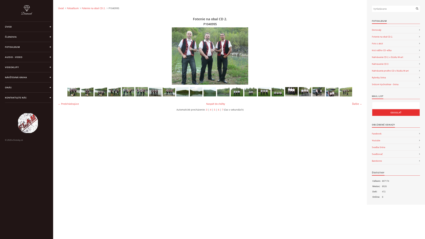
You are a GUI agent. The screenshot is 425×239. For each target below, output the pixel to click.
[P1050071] (291, 91)
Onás (8, 87)
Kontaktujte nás (16, 97)
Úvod (8, 26)
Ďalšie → (357, 103)
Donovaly (376, 29)
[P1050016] (182, 91)
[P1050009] (169, 91)
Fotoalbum (12, 46)
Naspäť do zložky (215, 103)
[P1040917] (346, 91)
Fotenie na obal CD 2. (93, 8)
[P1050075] (305, 91)
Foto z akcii (377, 43)
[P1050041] (250, 91)
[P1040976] (87, 91)
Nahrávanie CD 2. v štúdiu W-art (387, 57)
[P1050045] (264, 91)
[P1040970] (73, 91)
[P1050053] (278, 91)
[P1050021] (223, 91)
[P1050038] (237, 91)
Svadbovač (377, 154)
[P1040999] (155, 91)
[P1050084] (332, 91)
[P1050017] (196, 91)
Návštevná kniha (16, 77)
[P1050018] (210, 91)
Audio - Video (13, 57)
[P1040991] (128, 91)
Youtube (376, 140)
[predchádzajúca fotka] (63, 56)
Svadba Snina (378, 147)
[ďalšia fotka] (356, 56)
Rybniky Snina (379, 77)
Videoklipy (12, 67)
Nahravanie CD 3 (380, 63)
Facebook (377, 133)
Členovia (11, 36)
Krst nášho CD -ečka (381, 50)
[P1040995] (141, 91)
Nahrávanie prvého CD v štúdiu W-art (390, 70)
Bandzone (377, 160)
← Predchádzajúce (68, 103)
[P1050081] (318, 91)
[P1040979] (101, 91)
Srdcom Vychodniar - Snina (385, 84)
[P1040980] (114, 91)
